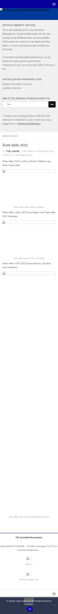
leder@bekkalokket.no (31, 57)
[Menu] (54, 4)
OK (29, 609)
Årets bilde (9, 136)
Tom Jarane (13, 151)
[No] (54, 605)
